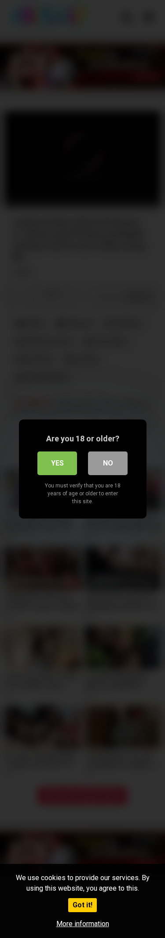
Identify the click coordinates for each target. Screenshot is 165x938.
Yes (57, 463)
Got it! (82, 905)
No (108, 463)
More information (82, 924)
